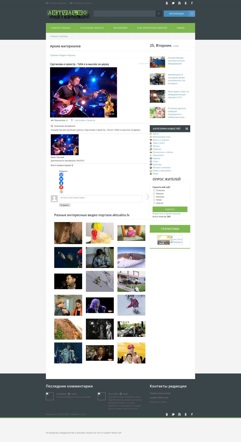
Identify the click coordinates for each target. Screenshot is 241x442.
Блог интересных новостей (152, 28)
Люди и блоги (159, 143)
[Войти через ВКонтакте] (61, 179)
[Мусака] (68, 328)
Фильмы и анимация (161, 168)
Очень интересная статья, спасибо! (73, 397)
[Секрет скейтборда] (131, 281)
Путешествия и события (163, 152)
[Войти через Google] (61, 191)
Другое (156, 134)
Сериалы (156, 158)
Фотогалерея (120, 28)
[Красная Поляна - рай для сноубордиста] (131, 305)
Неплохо (160, 196)
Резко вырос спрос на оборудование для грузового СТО (178, 94)
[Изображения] (65, 144)
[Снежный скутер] (100, 281)
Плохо (159, 199)
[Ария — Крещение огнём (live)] (68, 257)
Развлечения (158, 155)
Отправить (64, 205)
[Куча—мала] (68, 305)
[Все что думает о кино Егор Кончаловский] (68, 281)
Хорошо (159, 193)
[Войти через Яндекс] (61, 187)
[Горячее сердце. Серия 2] (100, 328)
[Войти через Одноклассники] (145, 197)
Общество (157, 149)
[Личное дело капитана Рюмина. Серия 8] (68, 232)
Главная (54, 55)
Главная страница (60, 28)
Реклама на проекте (83, 3)
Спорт (155, 161)
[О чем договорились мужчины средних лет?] (100, 352)
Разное (181, 28)
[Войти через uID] (61, 175)
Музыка (71, 55)
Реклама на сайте (158, 402)
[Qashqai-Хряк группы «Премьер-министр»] (131, 328)
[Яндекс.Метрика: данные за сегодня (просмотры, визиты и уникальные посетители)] (176, 237)
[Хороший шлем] (131, 257)
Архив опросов (173, 213)
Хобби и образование (162, 171)
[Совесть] (100, 257)
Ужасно (159, 203)
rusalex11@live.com (112, 432)
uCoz (83, 414)
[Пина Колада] (100, 232)
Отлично (160, 190)
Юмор (155, 174)
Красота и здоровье (161, 140)
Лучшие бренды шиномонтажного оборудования (176, 60)
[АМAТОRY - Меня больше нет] (68, 352)
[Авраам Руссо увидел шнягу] (131, 352)
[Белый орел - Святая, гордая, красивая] (100, 305)
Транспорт (157, 164)
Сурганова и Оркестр (85, 120)
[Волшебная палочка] (131, 232)
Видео (63, 55)
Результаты (158, 213)
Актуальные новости (91, 28)
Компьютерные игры (161, 137)
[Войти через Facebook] (61, 183)
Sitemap (75, 414)
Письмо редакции (58, 3)
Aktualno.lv (51, 414)
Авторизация (176, 13)
